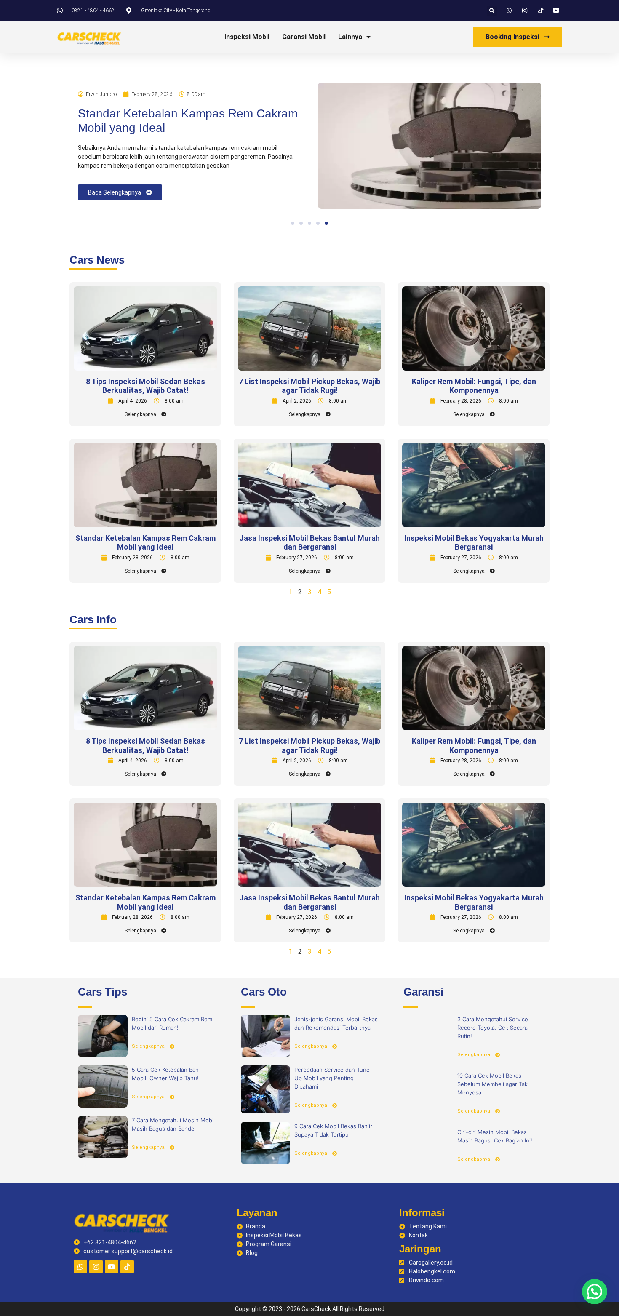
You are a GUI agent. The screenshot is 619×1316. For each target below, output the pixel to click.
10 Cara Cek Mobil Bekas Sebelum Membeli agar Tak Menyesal (492, 1084)
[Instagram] (96, 1266)
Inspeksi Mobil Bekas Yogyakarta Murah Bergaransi (474, 543)
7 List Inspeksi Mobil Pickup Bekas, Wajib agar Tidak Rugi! (309, 386)
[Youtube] (111, 1266)
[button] (492, 11)
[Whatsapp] (80, 1266)
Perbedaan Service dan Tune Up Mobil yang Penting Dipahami (332, 1078)
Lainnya (350, 37)
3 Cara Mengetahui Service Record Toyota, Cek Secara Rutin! (492, 1027)
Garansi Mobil (304, 37)
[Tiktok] (127, 1266)
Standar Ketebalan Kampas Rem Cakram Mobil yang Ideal (145, 543)
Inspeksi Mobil (246, 37)
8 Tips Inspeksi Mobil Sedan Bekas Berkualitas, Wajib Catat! (145, 386)
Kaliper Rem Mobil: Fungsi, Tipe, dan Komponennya (474, 386)
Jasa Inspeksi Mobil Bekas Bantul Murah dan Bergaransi (309, 543)
